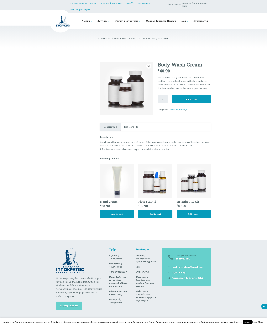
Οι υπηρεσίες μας (69, 305)
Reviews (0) (131, 126)
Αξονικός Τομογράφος (115, 257)
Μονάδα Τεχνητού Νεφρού (161, 20)
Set (187, 109)
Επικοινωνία (200, 20)
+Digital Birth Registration (111, 3)
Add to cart (191, 99)
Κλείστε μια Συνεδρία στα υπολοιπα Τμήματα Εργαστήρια (146, 296)
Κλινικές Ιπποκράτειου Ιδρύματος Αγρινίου (146, 258)
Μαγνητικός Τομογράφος (115, 265)
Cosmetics (173, 109)
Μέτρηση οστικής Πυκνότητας (118, 293)
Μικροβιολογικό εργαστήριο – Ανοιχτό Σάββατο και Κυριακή (118, 282)
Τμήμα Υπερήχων (118, 271)
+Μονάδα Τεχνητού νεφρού (138, 3)
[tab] (110, 127)
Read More (258, 322)
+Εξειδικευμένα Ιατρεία (80, 9)
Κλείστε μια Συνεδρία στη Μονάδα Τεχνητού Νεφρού (145, 282)
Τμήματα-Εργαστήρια (126, 20)
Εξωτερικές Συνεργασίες (115, 301)
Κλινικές (102, 20)
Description (110, 126)
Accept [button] (247, 322)
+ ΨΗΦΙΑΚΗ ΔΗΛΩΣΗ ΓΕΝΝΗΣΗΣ (83, 3)
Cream (182, 109)
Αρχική (86, 20)
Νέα (183, 20)
